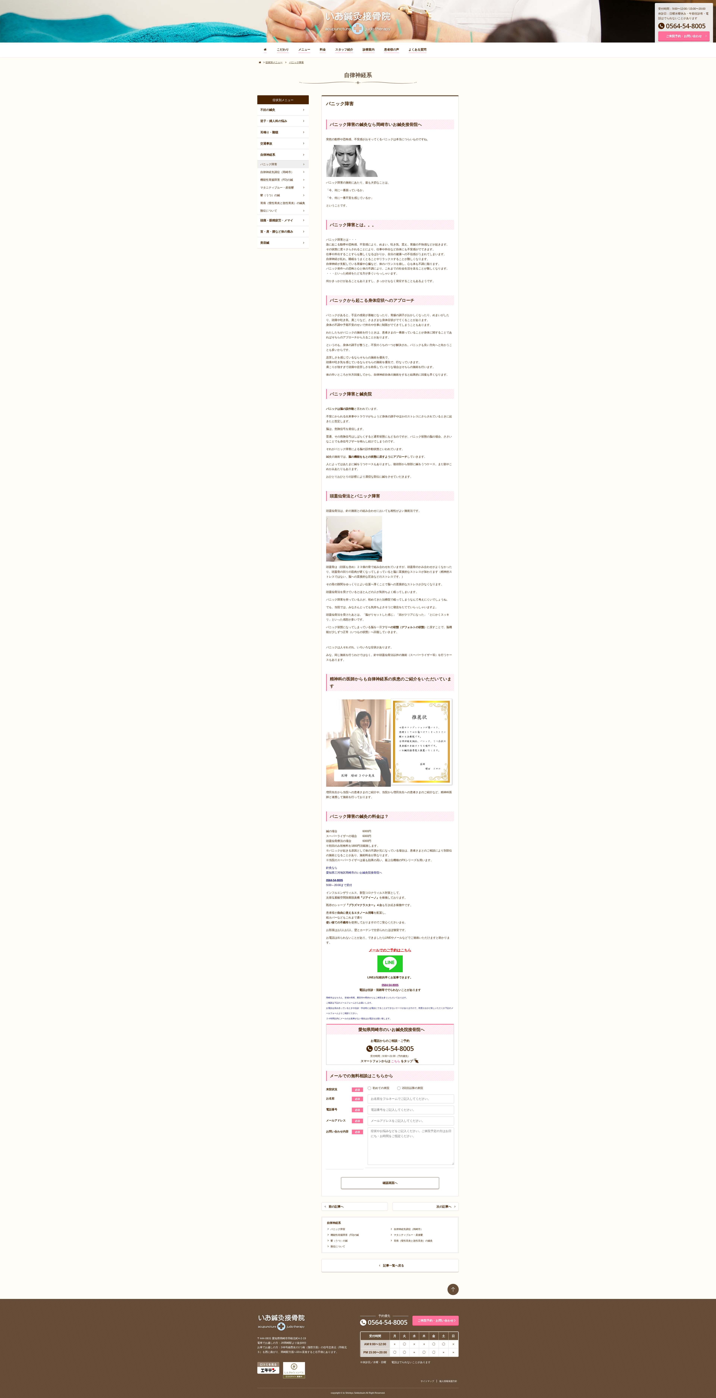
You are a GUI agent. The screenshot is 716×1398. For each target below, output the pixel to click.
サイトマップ (427, 1381)
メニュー (304, 49)
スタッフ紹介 (344, 49)
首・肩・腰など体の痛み (276, 231)
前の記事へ (336, 1206)
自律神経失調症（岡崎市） (408, 1229)
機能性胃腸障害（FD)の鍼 (345, 1235)
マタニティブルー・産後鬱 (408, 1235)
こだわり (283, 49)
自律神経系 (267, 154)
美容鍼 (264, 242)
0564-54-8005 (686, 26)
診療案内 (369, 49)
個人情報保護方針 (448, 1381)
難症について (338, 1246)
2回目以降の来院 (412, 1088)
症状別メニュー (274, 62)
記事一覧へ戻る (393, 1265)
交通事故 (266, 143)
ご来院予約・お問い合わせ (684, 36)
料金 (323, 49)
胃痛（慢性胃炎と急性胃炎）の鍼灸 (413, 1240)
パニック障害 (338, 1229)
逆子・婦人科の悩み (273, 121)
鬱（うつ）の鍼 (339, 1240)
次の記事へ (443, 1206)
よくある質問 (417, 49)
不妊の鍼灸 (267, 109)
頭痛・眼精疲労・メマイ (276, 220)
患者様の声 (391, 49)
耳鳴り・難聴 (269, 132)
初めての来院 (381, 1088)
